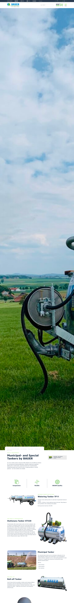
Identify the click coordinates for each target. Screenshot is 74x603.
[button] (66, 5)
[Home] (13, 5)
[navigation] (57, 1)
